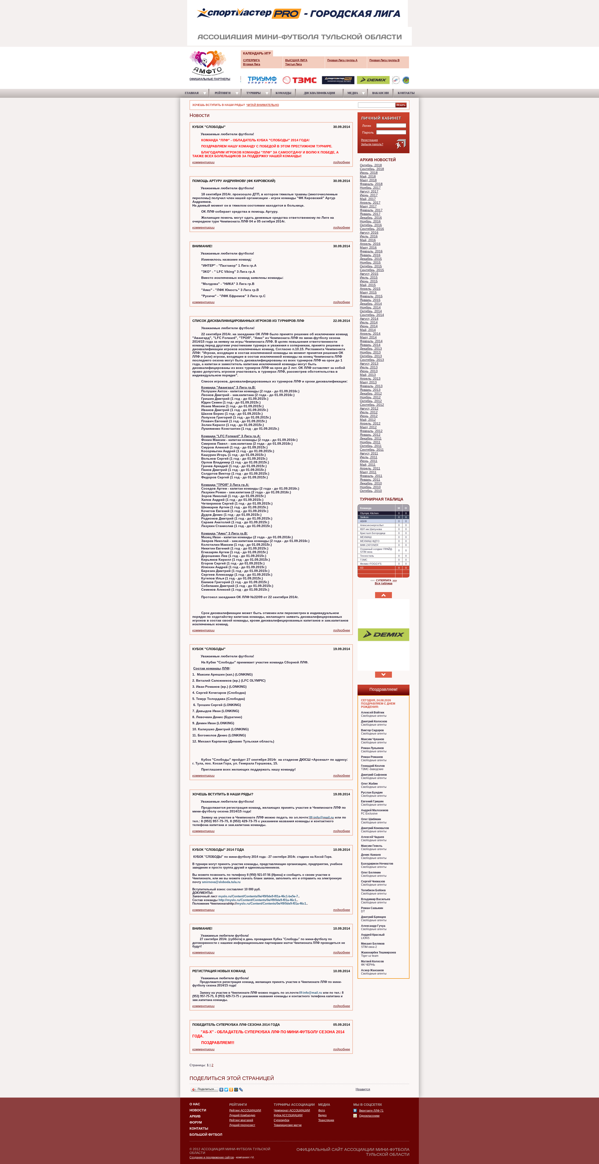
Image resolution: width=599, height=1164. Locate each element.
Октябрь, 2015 (371, 266)
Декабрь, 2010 (371, 483)
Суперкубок (281, 1120)
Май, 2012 (368, 420)
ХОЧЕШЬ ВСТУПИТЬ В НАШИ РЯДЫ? (222, 794)
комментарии (203, 162)
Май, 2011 (368, 464)
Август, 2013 (369, 363)
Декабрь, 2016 (371, 217)
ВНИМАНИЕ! (202, 246)
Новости (198, 1110)
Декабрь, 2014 (371, 304)
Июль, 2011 (368, 457)
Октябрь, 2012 (371, 401)
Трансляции (326, 1120)
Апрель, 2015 (370, 289)
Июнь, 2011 (368, 461)
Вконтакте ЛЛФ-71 (371, 1110)
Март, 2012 (368, 427)
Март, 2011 (368, 472)
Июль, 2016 (369, 236)
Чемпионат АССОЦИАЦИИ (292, 1110)
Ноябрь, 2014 (370, 307)
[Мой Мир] (236, 1090)
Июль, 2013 (369, 367)
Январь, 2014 (370, 345)
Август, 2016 (369, 232)
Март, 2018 (368, 180)
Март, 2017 (368, 206)
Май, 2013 (368, 375)
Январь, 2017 (370, 214)
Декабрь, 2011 (371, 438)
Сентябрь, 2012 (372, 405)
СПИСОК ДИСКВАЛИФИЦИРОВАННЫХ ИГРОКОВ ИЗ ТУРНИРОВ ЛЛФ (248, 321)
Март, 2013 (368, 382)
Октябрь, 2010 (371, 491)
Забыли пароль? (372, 144)
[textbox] (376, 105)
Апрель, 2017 (370, 202)
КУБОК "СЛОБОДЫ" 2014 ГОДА (218, 849)
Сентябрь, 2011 (372, 449)
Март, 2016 (368, 247)
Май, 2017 (368, 199)
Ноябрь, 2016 (370, 221)
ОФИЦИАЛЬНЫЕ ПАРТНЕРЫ (210, 79)
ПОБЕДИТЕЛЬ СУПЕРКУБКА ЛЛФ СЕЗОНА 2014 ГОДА (236, 1024)
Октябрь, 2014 (371, 311)
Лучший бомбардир (242, 1115)
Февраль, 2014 (371, 341)
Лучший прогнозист (242, 1125)
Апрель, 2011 (370, 468)
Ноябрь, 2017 (370, 187)
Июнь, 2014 (369, 326)
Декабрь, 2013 (371, 348)
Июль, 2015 (369, 277)
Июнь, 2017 (369, 195)
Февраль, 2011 (371, 476)
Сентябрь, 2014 (372, 315)
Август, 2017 (369, 191)
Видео (322, 1115)
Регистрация (369, 140)
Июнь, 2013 (369, 371)
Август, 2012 (369, 408)
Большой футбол (206, 1134)
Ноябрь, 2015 (370, 262)
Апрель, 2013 (370, 378)
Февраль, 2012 (371, 431)
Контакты (199, 1128)
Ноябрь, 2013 (370, 352)
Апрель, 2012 (370, 423)
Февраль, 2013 (371, 386)
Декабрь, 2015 (371, 259)
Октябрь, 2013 (371, 356)
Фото (321, 1110)
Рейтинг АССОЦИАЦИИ (245, 1110)
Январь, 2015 (370, 300)
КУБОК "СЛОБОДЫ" (209, 127)
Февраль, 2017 (371, 210)
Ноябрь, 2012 (370, 397)
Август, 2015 (369, 274)
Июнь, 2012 (369, 416)
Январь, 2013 (370, 390)
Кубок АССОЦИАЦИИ (288, 1115)
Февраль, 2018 (371, 184)
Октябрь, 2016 (371, 225)
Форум (196, 1122)
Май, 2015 (368, 285)
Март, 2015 (368, 292)
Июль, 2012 (369, 412)
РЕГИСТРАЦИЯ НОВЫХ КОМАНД (218, 971)
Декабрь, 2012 (371, 393)
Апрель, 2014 (370, 333)
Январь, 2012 (370, 434)
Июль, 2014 (369, 322)
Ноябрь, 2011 (370, 442)
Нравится (363, 1089)
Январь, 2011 (370, 479)
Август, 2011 (369, 453)
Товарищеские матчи (288, 1125)
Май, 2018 (368, 176)
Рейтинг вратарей (241, 1120)
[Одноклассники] (231, 1090)
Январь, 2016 (370, 255)
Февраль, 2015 (371, 296)
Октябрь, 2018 (371, 165)
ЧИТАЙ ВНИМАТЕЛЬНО (262, 105)
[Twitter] (226, 1090)
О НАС (195, 1104)
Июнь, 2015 (369, 281)
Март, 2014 (368, 337)
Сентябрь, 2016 (372, 229)
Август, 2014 (369, 318)
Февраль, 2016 (371, 251)
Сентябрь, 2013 (372, 360)
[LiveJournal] (241, 1090)
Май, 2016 (368, 240)
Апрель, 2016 (370, 244)
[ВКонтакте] (221, 1090)
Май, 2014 (368, 330)
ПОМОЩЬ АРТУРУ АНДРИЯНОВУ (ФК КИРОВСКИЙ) (233, 181)
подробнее (341, 162)
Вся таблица (383, 583)
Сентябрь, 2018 (372, 169)
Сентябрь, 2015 (372, 270)
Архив (195, 1116)
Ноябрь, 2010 (370, 487)
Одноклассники (369, 1115)
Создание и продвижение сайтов (212, 1157)
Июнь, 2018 (369, 173)
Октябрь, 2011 (371, 446)
